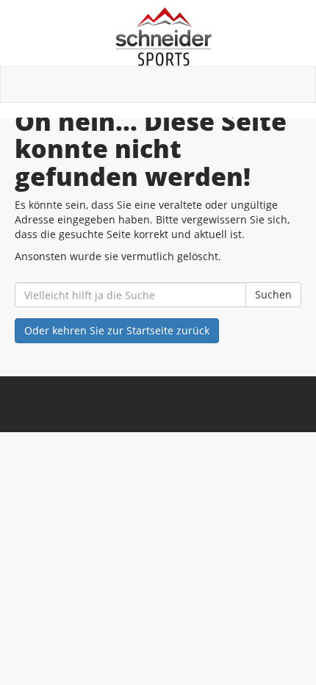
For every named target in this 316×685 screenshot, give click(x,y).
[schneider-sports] (163, 36)
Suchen (273, 294)
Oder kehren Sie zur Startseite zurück (116, 330)
